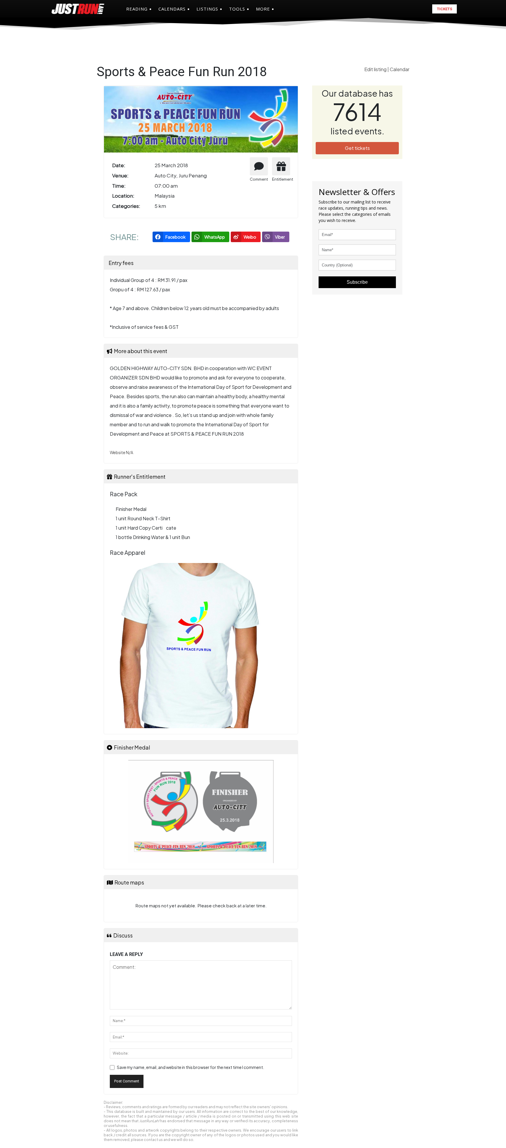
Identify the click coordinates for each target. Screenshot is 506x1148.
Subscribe (357, 282)
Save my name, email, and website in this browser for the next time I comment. (190, 1067)
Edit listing (375, 69)
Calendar (399, 69)
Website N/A (121, 452)
